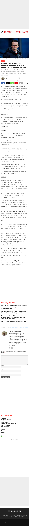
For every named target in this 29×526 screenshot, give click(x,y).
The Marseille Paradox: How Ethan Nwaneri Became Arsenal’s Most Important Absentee (14, 312)
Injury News (4, 422)
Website (2, 373)
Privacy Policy (8, 516)
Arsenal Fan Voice (6, 419)
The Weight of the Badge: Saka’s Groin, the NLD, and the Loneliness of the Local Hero (13, 322)
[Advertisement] (14, 14)
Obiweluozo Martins (12, 78)
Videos (3, 432)
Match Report (5, 426)
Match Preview (5, 425)
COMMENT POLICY (5, 515)
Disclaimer (13, 515)
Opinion (3, 429)
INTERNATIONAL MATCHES (8, 423)
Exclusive (4, 421)
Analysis (3, 418)
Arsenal (12, 327)
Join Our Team (22, 516)
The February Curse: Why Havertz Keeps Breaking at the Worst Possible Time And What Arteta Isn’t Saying (13, 317)
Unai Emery (6, 328)
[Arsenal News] (5, 436)
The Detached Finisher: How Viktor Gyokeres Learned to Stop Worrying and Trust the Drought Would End (14, 307)
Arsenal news (17, 327)
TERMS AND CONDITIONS (22, 515)
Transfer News (5, 430)
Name (2, 365)
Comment (3, 354)
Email (2, 369)
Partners (15, 516)
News (2, 428)
